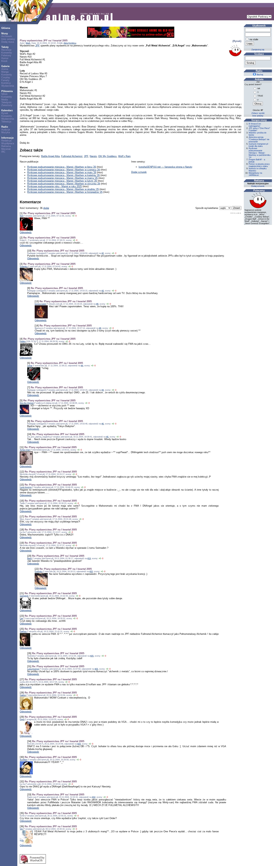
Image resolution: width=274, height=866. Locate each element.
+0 (73, 216)
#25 (92, 656)
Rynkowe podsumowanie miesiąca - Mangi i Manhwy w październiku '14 (259, 152)
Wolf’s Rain (124, 156)
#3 (103, 291)
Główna (5, 28)
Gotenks (24, 266)
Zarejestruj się (257, 49)
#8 (97, 304)
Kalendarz (7, 110)
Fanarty (5, 80)
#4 (82, 365)
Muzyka (5, 132)
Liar (21, 618)
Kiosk (4, 61)
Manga (5, 71)
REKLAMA (236, 213)
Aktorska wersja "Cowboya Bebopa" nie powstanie (259, 139)
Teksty (5, 47)
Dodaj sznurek (139, 172)
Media (4, 99)
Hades (23, 341)
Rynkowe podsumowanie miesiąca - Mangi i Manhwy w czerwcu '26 (63, 169)
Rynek (4, 113)
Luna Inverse (26, 487)
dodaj (46, 208)
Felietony (6, 55)
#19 (89, 558)
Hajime (23, 695)
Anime (4, 69)
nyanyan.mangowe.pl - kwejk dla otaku (259, 145)
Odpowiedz (26, 232)
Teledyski (6, 102)
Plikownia (7, 91)
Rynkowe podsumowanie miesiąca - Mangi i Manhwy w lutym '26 (62, 180)
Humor (4, 58)
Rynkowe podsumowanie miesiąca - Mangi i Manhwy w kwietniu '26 (63, 175)
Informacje (7, 137)
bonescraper (40, 304)
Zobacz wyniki (257, 113)
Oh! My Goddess (107, 156)
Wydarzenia (7, 85)
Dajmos (23, 631)
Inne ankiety (257, 116)
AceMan (23, 759)
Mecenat (6, 149)
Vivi (21, 829)
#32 (93, 797)
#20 (91, 571)
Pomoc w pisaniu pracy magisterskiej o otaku (259, 165)
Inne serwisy (8, 39)
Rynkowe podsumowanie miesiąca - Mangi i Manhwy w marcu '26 (62, 178)
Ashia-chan (25, 450)
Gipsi (22, 719)
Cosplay (5, 77)
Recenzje (6, 49)
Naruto (93, 156)
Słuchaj (259, 74)
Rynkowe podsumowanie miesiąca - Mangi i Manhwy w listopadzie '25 (65, 192)
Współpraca (7, 143)
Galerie (5, 66)
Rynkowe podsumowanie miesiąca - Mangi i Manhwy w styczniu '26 (63, 183)
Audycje (5, 129)
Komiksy (6, 83)
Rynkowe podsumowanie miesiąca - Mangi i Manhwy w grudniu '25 (63, 189)
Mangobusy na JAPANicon (255, 174)
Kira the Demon (27, 403)
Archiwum (6, 36)
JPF (37, 45)
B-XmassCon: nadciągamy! (255, 125)
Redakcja (6, 140)
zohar (29, 365)
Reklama (6, 146)
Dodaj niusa (7, 41)
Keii (21, 216)
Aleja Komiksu (70, 43)
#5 (103, 424)
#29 (79, 744)
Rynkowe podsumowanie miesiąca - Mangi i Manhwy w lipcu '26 (61, 166)
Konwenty (6, 52)
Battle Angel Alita (50, 156)
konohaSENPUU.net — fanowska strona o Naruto (165, 166)
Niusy (4, 33)
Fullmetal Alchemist (71, 156)
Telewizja (6, 121)
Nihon (4, 94)
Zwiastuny (6, 105)
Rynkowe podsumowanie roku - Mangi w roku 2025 (54, 186)
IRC (3, 151)
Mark (28, 43)
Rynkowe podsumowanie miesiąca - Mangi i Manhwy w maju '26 (61, 172)
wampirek (24, 596)
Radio (4, 126)
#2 (103, 253)
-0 (76, 216)
